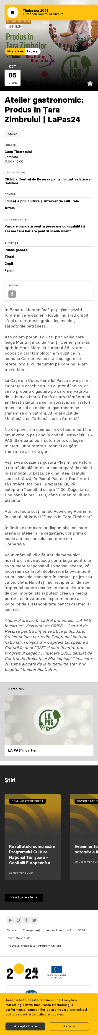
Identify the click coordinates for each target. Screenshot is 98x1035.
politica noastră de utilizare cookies (34, 1014)
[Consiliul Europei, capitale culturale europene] (56, 977)
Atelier (12, 133)
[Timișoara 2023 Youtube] (10, 920)
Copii (9, 263)
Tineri (9, 257)
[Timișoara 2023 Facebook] (26, 920)
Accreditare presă (59, 930)
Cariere (12, 930)
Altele (10, 208)
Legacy (32, 51)
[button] (12, 12)
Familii (10, 270)
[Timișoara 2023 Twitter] (34, 920)
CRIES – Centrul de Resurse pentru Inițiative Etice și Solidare (48, 181)
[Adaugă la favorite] (90, 83)
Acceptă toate (25, 1026)
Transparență (32, 930)
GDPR (81, 930)
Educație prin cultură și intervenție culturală (42, 201)
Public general (16, 250)
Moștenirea (15, 51)
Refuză (69, 1026)
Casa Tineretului (18, 152)
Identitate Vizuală (18, 938)
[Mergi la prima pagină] (22, 972)
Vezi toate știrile (23, 897)
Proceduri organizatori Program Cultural (34, 945)
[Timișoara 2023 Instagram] (18, 920)
